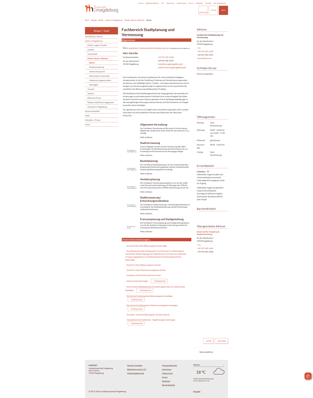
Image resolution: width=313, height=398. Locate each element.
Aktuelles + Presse (92, 120)
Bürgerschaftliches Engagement (100, 102)
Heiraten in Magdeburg (97, 107)
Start (87, 20)
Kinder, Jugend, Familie (97, 45)
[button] (156, 48)
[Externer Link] (179, 10)
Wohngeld (93, 84)
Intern (87, 124)
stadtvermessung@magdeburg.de (171, 67)
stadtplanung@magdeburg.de (170, 64)
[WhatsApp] (225, 352)
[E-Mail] (222, 352)
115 (162, 3)
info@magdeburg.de (135, 373)
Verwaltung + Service (94, 36)
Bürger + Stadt (97, 20)
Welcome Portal (94, 98)
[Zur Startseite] (101, 8)
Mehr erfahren (156, 134)
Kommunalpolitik (92, 111)
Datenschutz (181, 3)
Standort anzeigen (134, 365)
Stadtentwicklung (96, 67)
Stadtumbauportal (97, 71)
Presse (140, 3)
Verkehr (90, 93)
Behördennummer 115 (136, 369)
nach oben (221, 341)
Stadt (87, 115)
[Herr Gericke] (156, 60)
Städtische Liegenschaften (100, 80)
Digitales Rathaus (152, 3)
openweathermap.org (205, 379)
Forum (191, 3)
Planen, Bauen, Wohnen (134, 20)
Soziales (90, 49)
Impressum (170, 3)
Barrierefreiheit (220, 3)
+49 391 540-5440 (205, 248)
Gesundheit (92, 54)
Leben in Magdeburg (113, 20)
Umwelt (90, 89)
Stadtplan (199, 3)
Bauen (149, 20)
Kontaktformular (204, 58)
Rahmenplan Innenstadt (99, 76)
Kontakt (208, 3)
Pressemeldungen (169, 365)
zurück (209, 341)
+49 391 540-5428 (165, 57)
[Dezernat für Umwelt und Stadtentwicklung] (211, 242)
